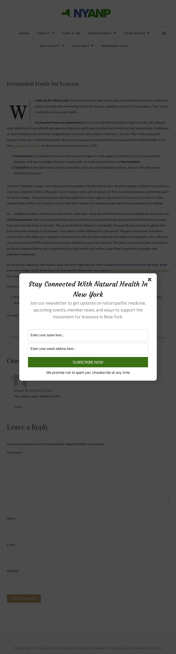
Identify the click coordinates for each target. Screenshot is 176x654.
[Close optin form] (150, 280)
